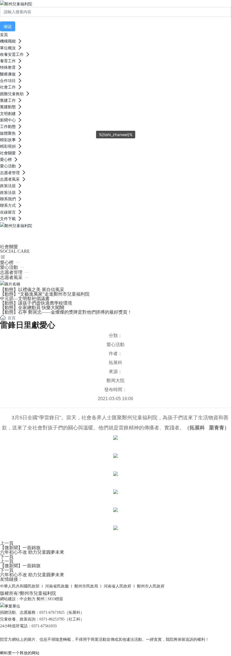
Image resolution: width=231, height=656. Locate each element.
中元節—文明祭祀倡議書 (25, 298)
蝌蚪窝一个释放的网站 (19, 652)
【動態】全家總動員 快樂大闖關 (32, 307)
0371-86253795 (52, 619)
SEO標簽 (55, 599)
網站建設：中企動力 (17, 599)
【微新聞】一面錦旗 (20, 547)
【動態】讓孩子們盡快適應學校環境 (36, 303)
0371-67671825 (52, 612)
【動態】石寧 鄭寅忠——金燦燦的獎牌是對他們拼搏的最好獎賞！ (66, 312)
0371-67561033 (44, 626)
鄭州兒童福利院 (39, 235)
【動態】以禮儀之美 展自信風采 (32, 289)
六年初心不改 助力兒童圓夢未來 (32, 552)
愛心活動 (115, 344)
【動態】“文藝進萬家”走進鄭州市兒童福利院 (45, 294)
